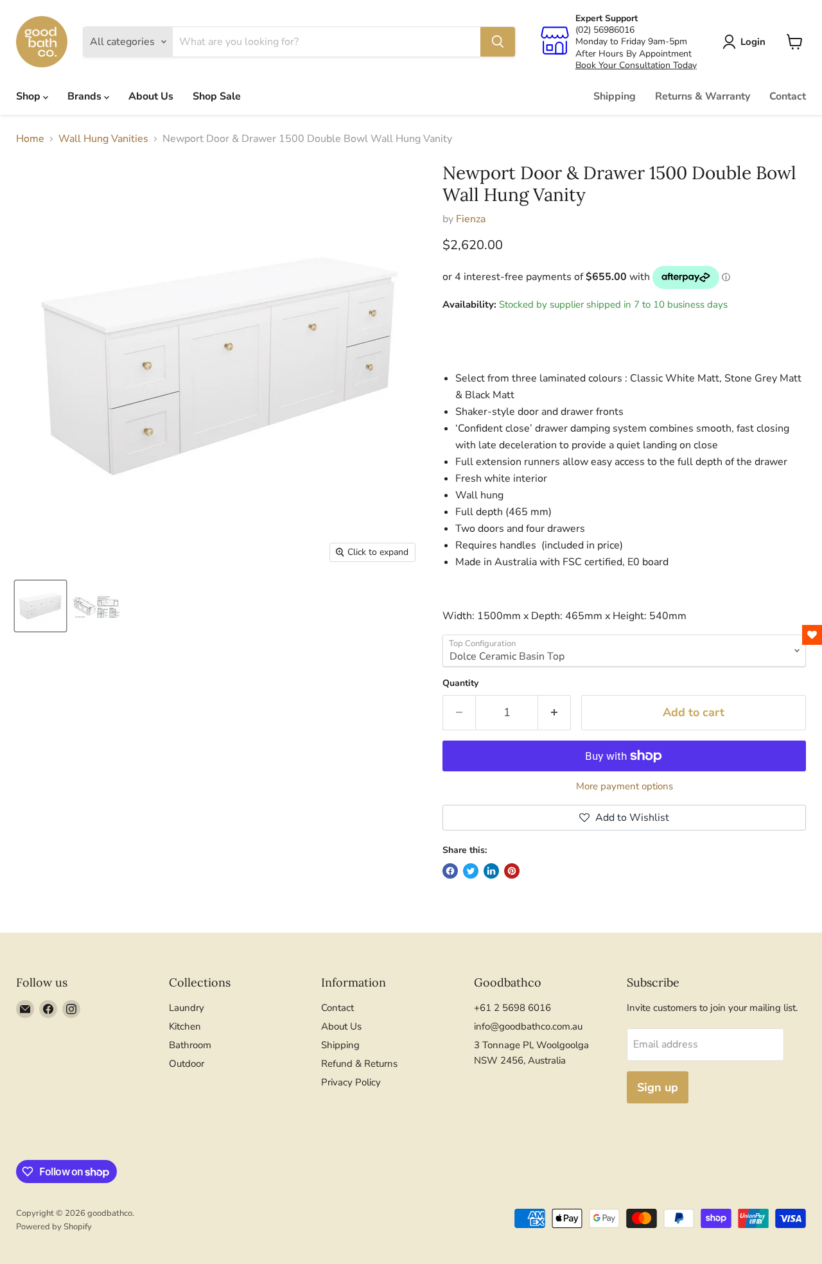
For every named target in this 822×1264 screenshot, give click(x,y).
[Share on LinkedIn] (491, 871)
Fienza (470, 219)
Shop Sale (217, 96)
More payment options (624, 786)
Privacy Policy (351, 1082)
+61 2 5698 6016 (512, 1007)
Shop (29, 96)
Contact (787, 96)
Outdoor (186, 1063)
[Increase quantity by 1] (554, 712)
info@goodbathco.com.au (528, 1026)
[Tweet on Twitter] (470, 871)
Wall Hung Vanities (103, 139)
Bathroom (190, 1045)
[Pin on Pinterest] (512, 871)
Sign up (657, 1087)
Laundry (186, 1007)
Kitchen (185, 1026)
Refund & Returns (359, 1063)
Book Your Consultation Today (636, 65)
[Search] (497, 42)
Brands (85, 96)
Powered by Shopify (54, 1227)
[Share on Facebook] (450, 871)
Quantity (460, 683)
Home (30, 139)
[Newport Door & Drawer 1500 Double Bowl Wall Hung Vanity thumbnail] (40, 606)
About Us (150, 96)
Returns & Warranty (702, 96)
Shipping (614, 96)
